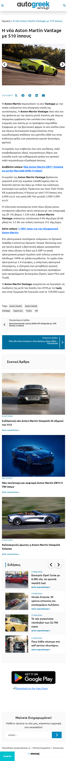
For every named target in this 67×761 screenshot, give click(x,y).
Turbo (29, 311)
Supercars (18, 311)
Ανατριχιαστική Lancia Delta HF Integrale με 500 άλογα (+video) (32, 324)
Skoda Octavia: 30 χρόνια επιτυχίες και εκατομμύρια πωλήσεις (45, 601)
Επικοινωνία (58, 748)
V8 (36, 311)
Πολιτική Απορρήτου (41, 748)
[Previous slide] (4, 64)
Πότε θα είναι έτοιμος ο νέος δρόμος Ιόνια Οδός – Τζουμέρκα (33, 342)
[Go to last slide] (51, 565)
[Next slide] (62, 64)
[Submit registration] (57, 735)
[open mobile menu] (2, 5)
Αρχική (6, 20)
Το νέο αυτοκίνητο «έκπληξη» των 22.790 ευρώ (44, 622)
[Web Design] (33, 754)
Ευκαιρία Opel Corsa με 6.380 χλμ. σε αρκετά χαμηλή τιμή (45, 579)
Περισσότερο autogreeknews (15, 748)
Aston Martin (15, 306)
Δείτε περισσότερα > (11, 430)
